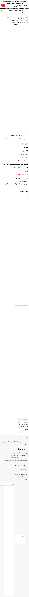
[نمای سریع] (26, 416)
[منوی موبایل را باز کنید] (26, 11)
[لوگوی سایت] (14, 11)
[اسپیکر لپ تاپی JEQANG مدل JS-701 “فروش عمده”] (21, 249)
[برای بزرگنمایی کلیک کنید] (25, 16)
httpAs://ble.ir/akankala (14, 3)
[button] (22, 419)
